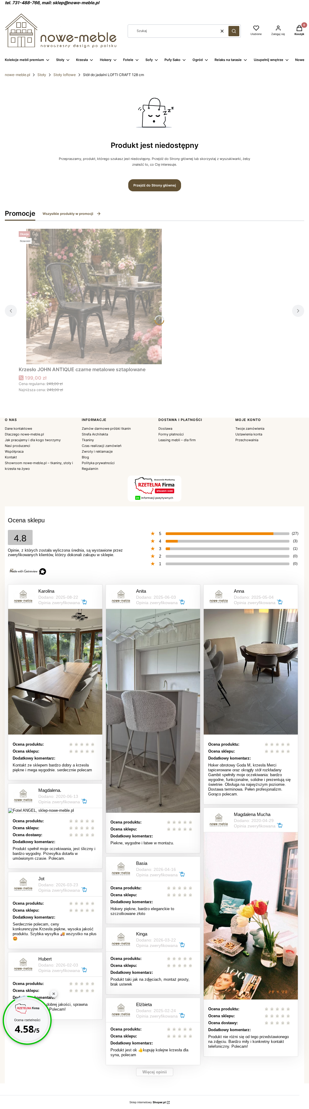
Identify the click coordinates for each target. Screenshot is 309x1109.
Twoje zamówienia (249, 428)
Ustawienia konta (248, 434)
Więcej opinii (154, 1072)
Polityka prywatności (98, 463)
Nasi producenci (17, 446)
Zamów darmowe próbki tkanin (106, 428)
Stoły (41, 74)
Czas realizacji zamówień (101, 446)
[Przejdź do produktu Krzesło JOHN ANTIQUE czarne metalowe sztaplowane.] (94, 296)
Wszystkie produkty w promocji (68, 214)
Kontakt (11, 457)
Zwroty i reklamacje (97, 451)
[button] (233, 31)
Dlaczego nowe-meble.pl (24, 434)
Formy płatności (171, 434)
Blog (85, 457)
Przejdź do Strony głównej (154, 185)
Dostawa (165, 428)
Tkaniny (88, 440)
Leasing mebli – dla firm (177, 440)
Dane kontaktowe (18, 428)
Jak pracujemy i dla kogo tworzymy (33, 440)
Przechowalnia (246, 440)
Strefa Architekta (95, 434)
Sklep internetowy (147, 1102)
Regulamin (90, 469)
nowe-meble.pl (17, 74)
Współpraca (14, 451)
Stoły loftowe (64, 74)
